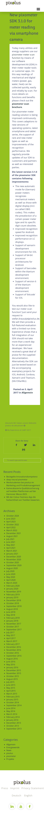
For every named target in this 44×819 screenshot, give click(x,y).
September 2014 (14, 705)
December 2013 (13, 723)
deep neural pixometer (17, 479)
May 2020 (10, 577)
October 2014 (12, 702)
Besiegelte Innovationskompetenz (21, 476)
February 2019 (13, 594)
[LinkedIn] (34, 444)
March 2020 (11, 583)
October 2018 (12, 603)
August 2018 (12, 609)
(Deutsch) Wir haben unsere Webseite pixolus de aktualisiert (20, 424)
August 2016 (12, 658)
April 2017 (11, 638)
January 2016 (12, 667)
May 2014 (10, 711)
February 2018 (13, 618)
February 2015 (13, 696)
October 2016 (12, 653)
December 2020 (13, 556)
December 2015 (13, 670)
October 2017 (12, 626)
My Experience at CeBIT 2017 (19, 430)
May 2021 (10, 545)
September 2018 (14, 606)
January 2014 (12, 720)
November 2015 (13, 673)
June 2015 (10, 685)
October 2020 (12, 562)
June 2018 (10, 612)
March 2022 (11, 530)
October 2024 (12, 515)
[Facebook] (16, 444)
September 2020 (14, 565)
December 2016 (13, 647)
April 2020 (11, 580)
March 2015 (11, 693)
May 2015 (10, 688)
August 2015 (12, 679)
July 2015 (10, 682)
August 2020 (12, 568)
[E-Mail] (23, 449)
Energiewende (12, 747)
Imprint (15, 788)
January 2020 (12, 588)
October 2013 (12, 725)
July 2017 (10, 632)
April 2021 (11, 548)
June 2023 (10, 518)
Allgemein (27, 392)
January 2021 (12, 553)
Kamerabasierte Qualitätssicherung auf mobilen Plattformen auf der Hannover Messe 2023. (22, 491)
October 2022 (12, 524)
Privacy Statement (32, 788)
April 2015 (11, 690)
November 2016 (13, 650)
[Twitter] (25, 444)
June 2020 (10, 574)
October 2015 (12, 676)
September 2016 (14, 655)
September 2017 (14, 629)
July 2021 (10, 539)
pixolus (9, 753)
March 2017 (11, 641)
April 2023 (11, 521)
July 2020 (10, 571)
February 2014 (13, 717)
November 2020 (13, 559)
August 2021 (12, 536)
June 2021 (10, 542)
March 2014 (11, 714)
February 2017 (13, 644)
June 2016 (10, 661)
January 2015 (12, 699)
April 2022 (11, 527)
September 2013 (14, 728)
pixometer (11, 756)
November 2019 (13, 591)
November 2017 (13, 623)
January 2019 (12, 597)
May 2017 (10, 635)
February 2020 (13, 585)
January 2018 (12, 620)
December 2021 (13, 533)
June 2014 (10, 708)
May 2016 (10, 664)
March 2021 (11, 550)
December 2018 (13, 600)
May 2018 (10, 615)
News (8, 750)
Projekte (10, 759)
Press (5, 788)
